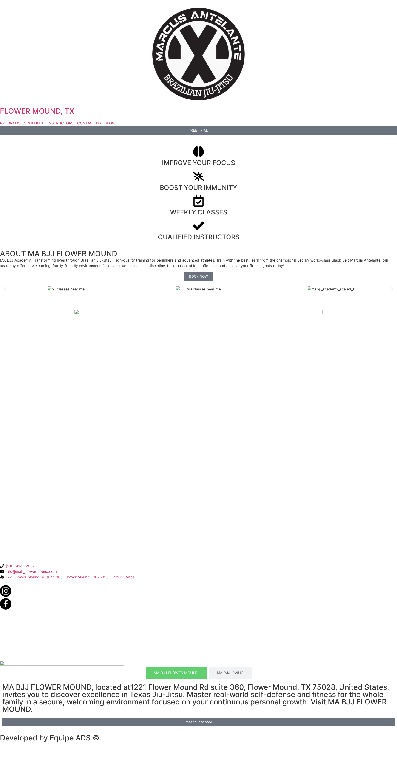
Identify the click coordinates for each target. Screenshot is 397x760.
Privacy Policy (12, 655)
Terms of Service (43, 655)
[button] (5, 289)
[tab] (176, 673)
